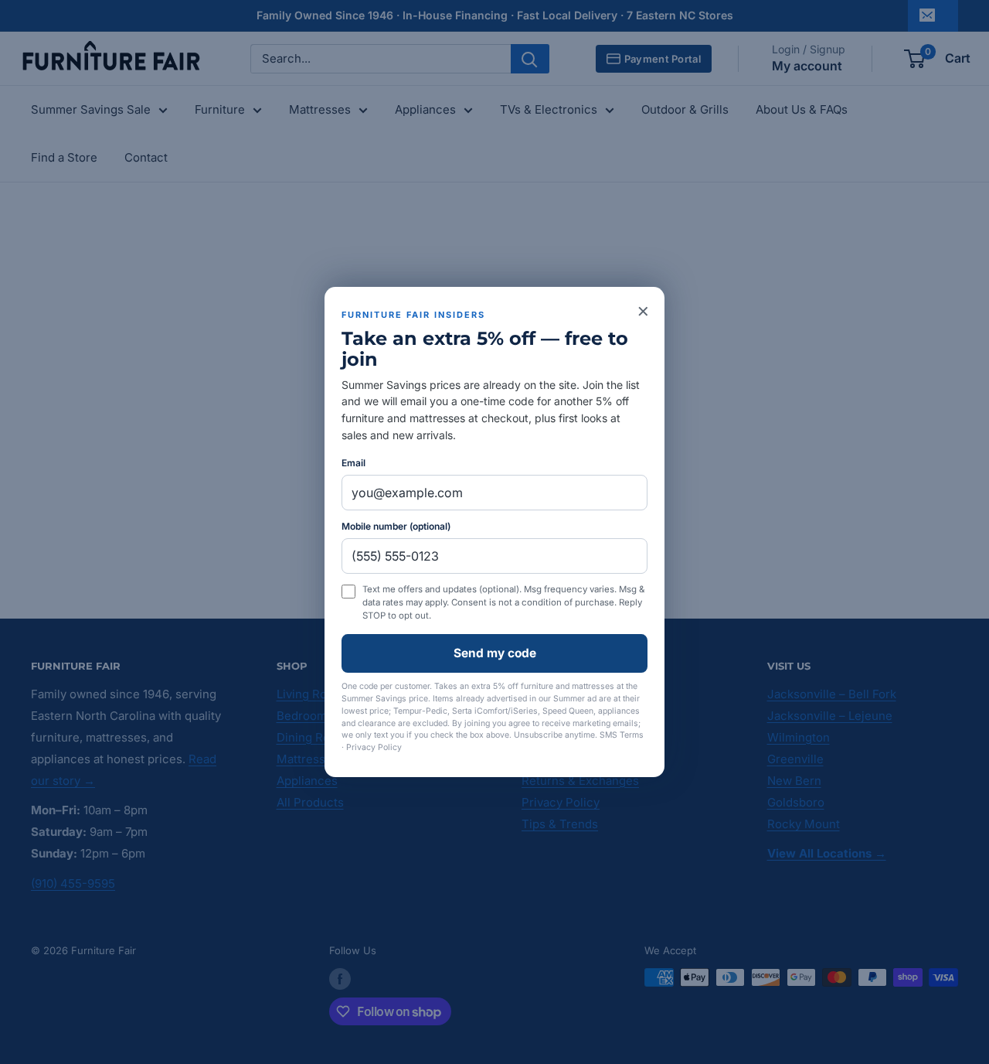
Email (353, 463)
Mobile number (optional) (396, 526)
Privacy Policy (374, 747)
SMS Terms (622, 735)
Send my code (495, 653)
